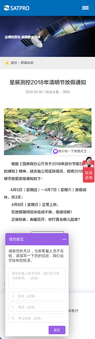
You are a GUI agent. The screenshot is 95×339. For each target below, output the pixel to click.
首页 (14, 63)
